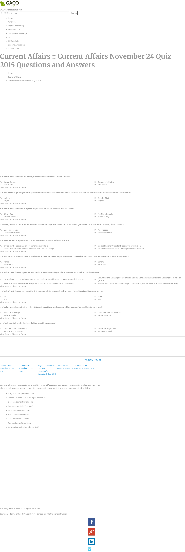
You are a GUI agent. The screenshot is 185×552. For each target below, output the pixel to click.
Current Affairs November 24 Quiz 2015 (25, 81)
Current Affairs (14, 77)
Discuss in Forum (19, 188)
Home (10, 73)
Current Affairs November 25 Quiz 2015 (26, 368)
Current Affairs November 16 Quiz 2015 (7, 368)
